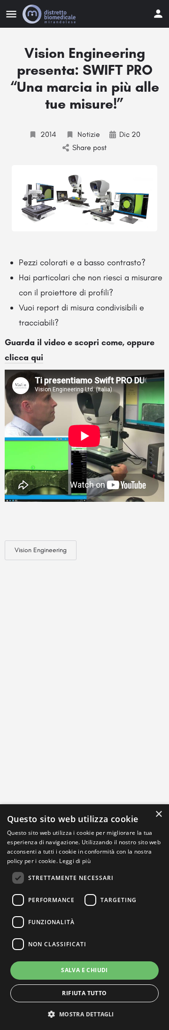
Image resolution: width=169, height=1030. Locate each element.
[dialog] (84, 917)
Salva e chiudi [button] (84, 970)
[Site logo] (50, 14)
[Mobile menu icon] (11, 14)
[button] (84, 1013)
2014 (48, 134)
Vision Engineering (41, 550)
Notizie (88, 134)
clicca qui (24, 357)
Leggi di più (75, 861)
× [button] (158, 814)
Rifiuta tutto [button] (84, 993)
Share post (89, 147)
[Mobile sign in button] (158, 14)
